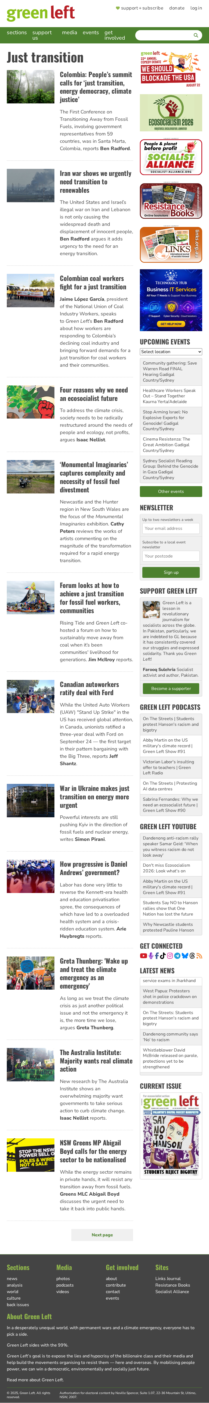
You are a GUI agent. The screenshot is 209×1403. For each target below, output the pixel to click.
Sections (17, 32)
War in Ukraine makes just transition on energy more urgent (95, 796)
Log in (196, 8)
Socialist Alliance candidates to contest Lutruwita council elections (171, 1074)
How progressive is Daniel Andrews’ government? (93, 868)
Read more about (35, 1380)
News (12, 1279)
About (111, 1279)
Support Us (42, 35)
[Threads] (192, 955)
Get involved (114, 35)
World (12, 1292)
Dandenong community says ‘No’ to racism (170, 1028)
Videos (62, 1292)
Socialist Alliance (172, 1292)
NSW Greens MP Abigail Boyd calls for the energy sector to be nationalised (93, 1151)
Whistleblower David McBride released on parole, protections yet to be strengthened (170, 1049)
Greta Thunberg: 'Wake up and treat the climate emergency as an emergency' (94, 973)
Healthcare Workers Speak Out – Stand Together (169, 393)
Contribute (116, 1285)
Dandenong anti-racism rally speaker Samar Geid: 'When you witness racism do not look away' (170, 846)
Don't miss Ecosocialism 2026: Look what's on (166, 868)
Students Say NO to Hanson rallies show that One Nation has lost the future (170, 908)
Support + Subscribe (142, 8)
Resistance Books (172, 1285)
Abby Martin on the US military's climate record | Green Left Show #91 (167, 746)
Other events (171, 492)
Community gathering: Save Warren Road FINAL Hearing (170, 369)
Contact (113, 1292)
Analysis (15, 1285)
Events (91, 32)
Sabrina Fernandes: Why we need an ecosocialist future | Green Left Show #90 (170, 805)
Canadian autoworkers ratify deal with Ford (89, 688)
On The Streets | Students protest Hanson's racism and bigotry (171, 724)
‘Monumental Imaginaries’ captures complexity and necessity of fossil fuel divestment (94, 476)
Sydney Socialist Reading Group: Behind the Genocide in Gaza (170, 466)
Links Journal (168, 1279)
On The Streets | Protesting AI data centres (170, 786)
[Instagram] (170, 955)
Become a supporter (171, 689)
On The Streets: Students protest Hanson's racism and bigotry (171, 1009)
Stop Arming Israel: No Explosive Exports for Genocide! (165, 417)
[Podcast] (151, 955)
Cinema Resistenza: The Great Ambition (166, 442)
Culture (14, 1298)
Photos (63, 1279)
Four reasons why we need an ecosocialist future (94, 394)
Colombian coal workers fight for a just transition (93, 282)
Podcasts (65, 1285)
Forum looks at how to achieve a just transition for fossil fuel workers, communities (92, 597)
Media (69, 32)
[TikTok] (163, 955)
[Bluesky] (185, 955)
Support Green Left (168, 591)
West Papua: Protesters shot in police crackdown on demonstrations (170, 988)
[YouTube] (143, 955)
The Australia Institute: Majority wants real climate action (96, 1060)
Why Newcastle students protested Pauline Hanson (168, 927)
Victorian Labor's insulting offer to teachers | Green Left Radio (168, 767)
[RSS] (199, 955)
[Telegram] (177, 955)
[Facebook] (157, 955)
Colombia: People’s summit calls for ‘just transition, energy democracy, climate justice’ (96, 86)
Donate (177, 8)
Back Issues (18, 1305)
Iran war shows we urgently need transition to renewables (95, 181)
